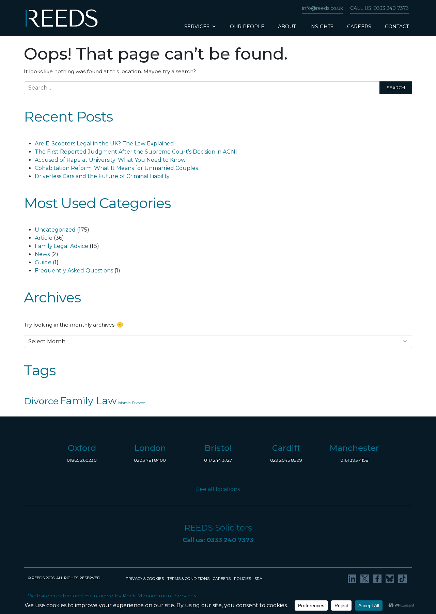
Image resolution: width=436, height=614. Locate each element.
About (287, 26)
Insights (321, 26)
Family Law (88, 401)
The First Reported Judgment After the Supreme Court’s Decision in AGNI (136, 151)
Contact (397, 26)
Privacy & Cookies (145, 578)
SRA (258, 578)
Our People (247, 26)
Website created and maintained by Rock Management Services (112, 596)
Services (196, 26)
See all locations (218, 489)
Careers (359, 26)
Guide (43, 262)
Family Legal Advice (61, 246)
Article (43, 238)
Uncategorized (55, 229)
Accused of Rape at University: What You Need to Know (110, 160)
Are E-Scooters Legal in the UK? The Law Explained (104, 143)
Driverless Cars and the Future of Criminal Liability (102, 176)
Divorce (41, 401)
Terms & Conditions (188, 578)
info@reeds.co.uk (322, 8)
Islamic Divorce (131, 403)
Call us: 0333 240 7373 (379, 8)
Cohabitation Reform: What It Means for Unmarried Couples (116, 168)
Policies (242, 578)
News (42, 254)
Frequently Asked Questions (74, 270)
